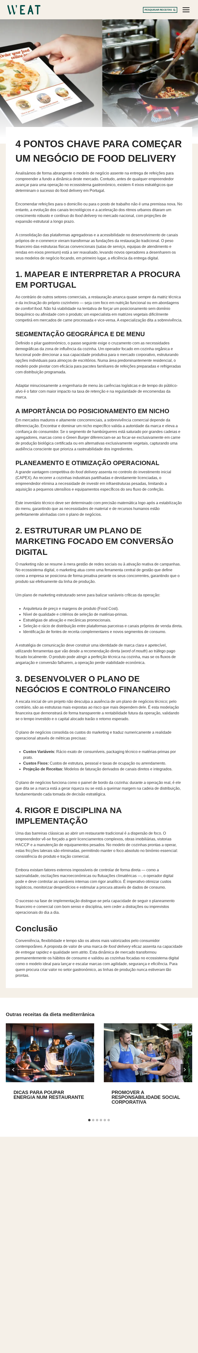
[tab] (89, 1120)
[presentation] (50, 1052)
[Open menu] (186, 9)
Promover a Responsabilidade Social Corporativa (146, 1097)
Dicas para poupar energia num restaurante (49, 1095)
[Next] (184, 1069)
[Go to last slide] (13, 1069)
